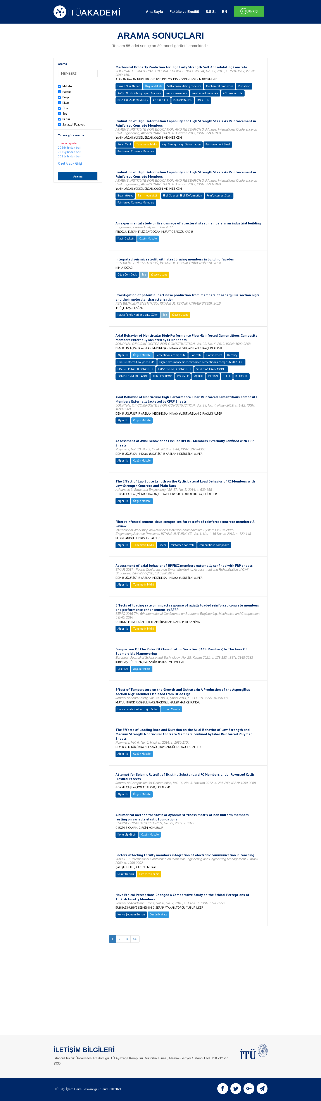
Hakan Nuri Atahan (128, 86)
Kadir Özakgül (126, 238)
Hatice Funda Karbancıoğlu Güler (137, 315)
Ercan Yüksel (125, 195)
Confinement (214, 355)
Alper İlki (122, 355)
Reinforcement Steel (217, 144)
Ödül (65, 108)
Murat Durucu (125, 874)
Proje (65, 97)
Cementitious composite (170, 355)
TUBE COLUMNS (162, 376)
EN (224, 12)
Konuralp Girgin (126, 834)
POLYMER (183, 376)
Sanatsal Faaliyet (73, 124)
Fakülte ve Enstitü (184, 12)
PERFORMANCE (182, 100)
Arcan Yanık (124, 144)
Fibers (162, 545)
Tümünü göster (68, 143)
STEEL (227, 376)
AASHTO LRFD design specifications (139, 93)
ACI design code (233, 93)
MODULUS (203, 100)
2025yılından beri (69, 152)
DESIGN (213, 376)
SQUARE (198, 376)
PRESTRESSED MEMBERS (132, 100)
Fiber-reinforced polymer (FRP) (136, 362)
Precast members (176, 93)
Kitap (65, 103)
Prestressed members (205, 93)
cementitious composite (214, 545)
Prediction (244, 86)
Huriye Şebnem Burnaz (131, 914)
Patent (66, 92)
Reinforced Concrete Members (135, 151)
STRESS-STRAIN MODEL (211, 369)
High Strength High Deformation (181, 144)
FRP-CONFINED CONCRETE (175, 369)
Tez (64, 113)
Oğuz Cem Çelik (127, 274)
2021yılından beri (69, 156)
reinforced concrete (183, 545)
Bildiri (66, 119)
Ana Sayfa (154, 12)
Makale (67, 86)
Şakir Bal (122, 669)
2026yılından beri (69, 148)
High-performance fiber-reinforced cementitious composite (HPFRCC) (201, 362)
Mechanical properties (219, 86)
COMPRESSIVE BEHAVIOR (132, 376)
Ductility (232, 355)
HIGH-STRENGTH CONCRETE (135, 369)
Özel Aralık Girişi (70, 163)
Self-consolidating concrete (184, 86)
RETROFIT (241, 376)
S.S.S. (211, 12)
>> (135, 939)
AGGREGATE (161, 100)
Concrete (196, 355)
